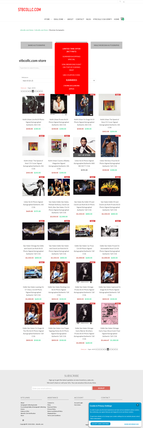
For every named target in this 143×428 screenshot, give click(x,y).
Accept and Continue (100, 424)
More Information (131, 424)
